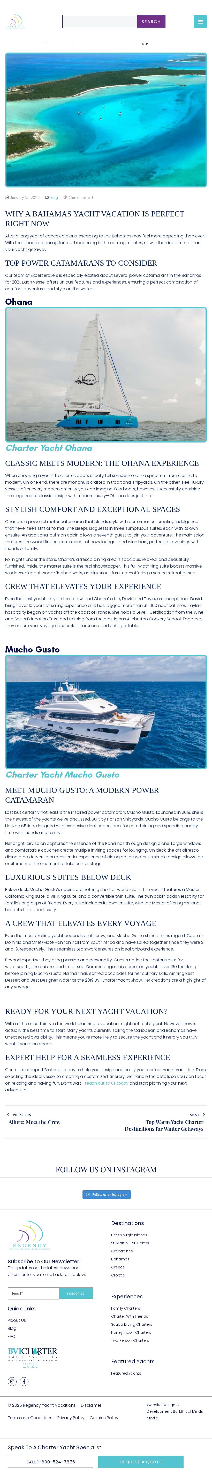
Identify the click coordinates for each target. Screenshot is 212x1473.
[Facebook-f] (24, 1381)
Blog (54, 197)
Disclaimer (91, 1405)
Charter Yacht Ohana (48, 447)
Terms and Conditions (30, 1418)
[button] (200, 21)
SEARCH (151, 22)
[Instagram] (12, 1381)
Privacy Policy (71, 1418)
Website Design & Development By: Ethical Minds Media (175, 1411)
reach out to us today (106, 1083)
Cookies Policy (104, 1418)
